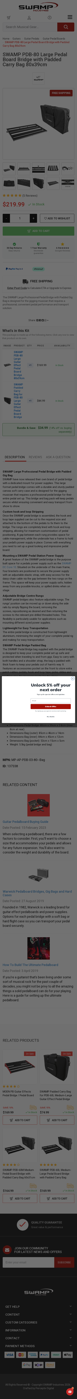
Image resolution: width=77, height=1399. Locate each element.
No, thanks (50, 716)
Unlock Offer (50, 706)
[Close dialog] (72, 678)
